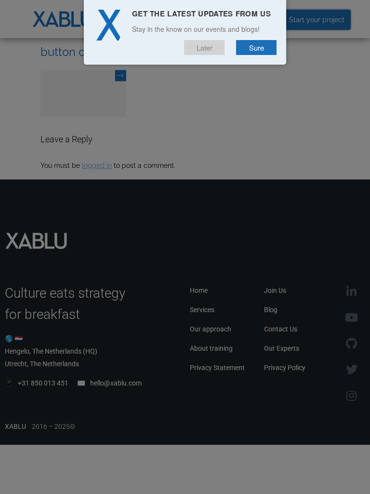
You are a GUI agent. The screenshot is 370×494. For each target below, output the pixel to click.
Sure (256, 47)
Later (204, 47)
